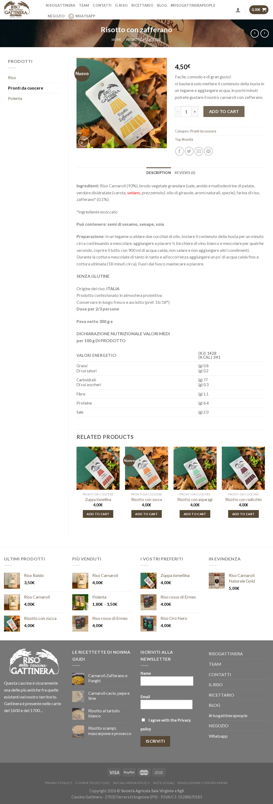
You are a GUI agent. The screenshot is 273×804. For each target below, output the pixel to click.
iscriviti (155, 741)
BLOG (162, 5)
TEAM (84, 5)
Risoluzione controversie (203, 783)
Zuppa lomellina (98, 499)
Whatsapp (85, 16)
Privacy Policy (58, 783)
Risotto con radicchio (243, 499)
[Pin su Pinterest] (208, 151)
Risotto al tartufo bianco (104, 713)
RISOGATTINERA (60, 5)
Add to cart (224, 111)
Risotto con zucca (146, 499)
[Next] (265, 487)
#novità (187, 139)
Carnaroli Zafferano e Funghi (107, 678)
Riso (12, 77)
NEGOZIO (56, 16)
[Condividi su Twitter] (189, 151)
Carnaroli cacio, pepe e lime (109, 695)
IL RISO (121, 5)
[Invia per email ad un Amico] (198, 151)
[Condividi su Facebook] (179, 151)
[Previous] (77, 487)
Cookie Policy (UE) (92, 783)
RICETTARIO (142, 5)
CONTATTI (102, 5)
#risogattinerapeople (193, 5)
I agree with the (165, 724)
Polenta (15, 98)
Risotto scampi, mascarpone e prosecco (109, 730)
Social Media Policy (131, 783)
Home (117, 40)
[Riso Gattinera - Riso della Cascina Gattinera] (21, 9)
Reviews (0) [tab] (185, 173)
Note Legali (164, 783)
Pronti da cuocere (143, 40)
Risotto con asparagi (194, 499)
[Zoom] (83, 141)
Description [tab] (158, 173)
